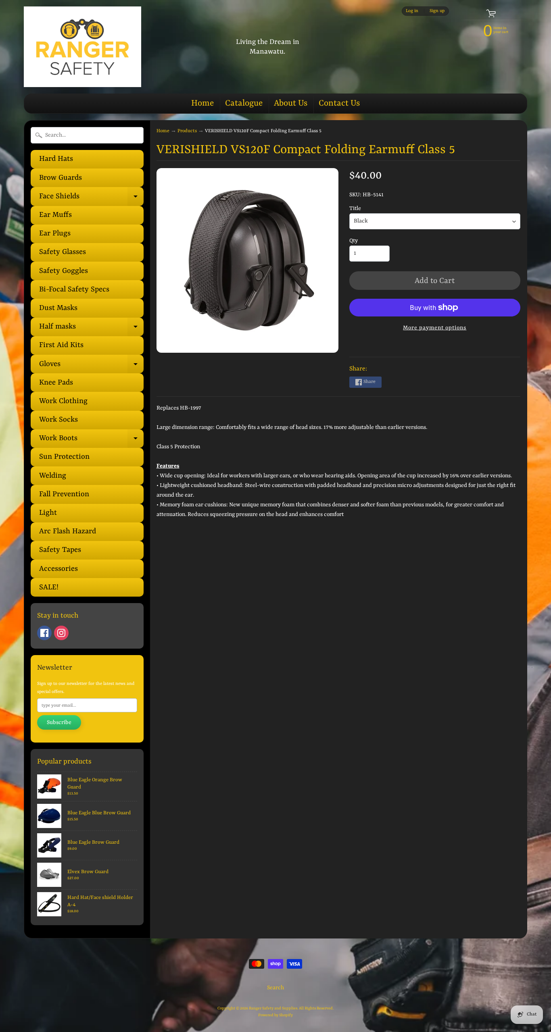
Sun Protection (64, 457)
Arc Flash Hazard (67, 531)
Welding (52, 476)
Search (275, 987)
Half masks (91, 329)
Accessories (58, 569)
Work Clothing (63, 401)
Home (202, 103)
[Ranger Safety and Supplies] (82, 46)
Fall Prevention (64, 494)
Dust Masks (58, 308)
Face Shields (91, 199)
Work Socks (58, 420)
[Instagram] (61, 633)
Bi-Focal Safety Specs (74, 289)
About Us (290, 103)
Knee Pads (56, 383)
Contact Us (339, 103)
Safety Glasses (62, 252)
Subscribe (59, 722)
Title (355, 208)
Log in (412, 10)
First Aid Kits (61, 345)
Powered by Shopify (275, 1015)
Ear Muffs (55, 215)
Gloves (91, 366)
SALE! (48, 587)
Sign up (437, 10)
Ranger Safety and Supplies (273, 1008)
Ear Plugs (55, 233)
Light (48, 513)
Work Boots (91, 441)
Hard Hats (56, 159)
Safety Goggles (63, 271)
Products (187, 131)
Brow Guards (60, 178)
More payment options (434, 328)
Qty (353, 240)
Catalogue (244, 103)
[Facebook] (44, 633)
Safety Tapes (60, 550)
